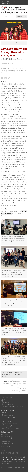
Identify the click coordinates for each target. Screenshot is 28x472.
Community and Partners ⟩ (10, 386)
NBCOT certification (19, 467)
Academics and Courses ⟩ (19, 381)
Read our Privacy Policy (8, 426)
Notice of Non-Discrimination (9, 428)
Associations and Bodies (8, 66)
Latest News (15, 43)
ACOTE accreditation (7, 467)
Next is (12, 374)
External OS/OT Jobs (7, 443)
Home (3, 43)
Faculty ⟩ (15, 388)
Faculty (3, 71)
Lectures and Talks (21, 71)
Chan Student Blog (6, 437)
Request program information (9, 424)
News (8, 43)
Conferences (19, 68)
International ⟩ (22, 388)
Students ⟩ (23, 391)
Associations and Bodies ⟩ (9, 384)
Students (3, 73)
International (10, 71)
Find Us (5, 402)
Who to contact (7, 400)
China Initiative (20, 66)
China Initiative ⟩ (22, 384)
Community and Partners (7, 68)
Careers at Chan (5, 441)
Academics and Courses (7, 64)
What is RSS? (5, 446)
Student (12, 1)
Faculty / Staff (5, 1)
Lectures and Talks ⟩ (13, 391)
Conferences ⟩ (22, 386)
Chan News (4, 435)
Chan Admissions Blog (7, 439)
